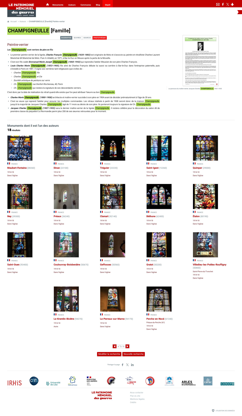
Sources (87, 38)
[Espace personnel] (232, 3)
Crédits (133, 402)
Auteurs (23, 21)
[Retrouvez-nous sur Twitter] (227, 3)
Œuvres (77, 38)
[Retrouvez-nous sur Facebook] (222, 3)
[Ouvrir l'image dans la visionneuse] (201, 60)
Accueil (13, 21)
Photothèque (100, 38)
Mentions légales (137, 399)
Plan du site (135, 396)
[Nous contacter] (217, 3)
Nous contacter (136, 392)
